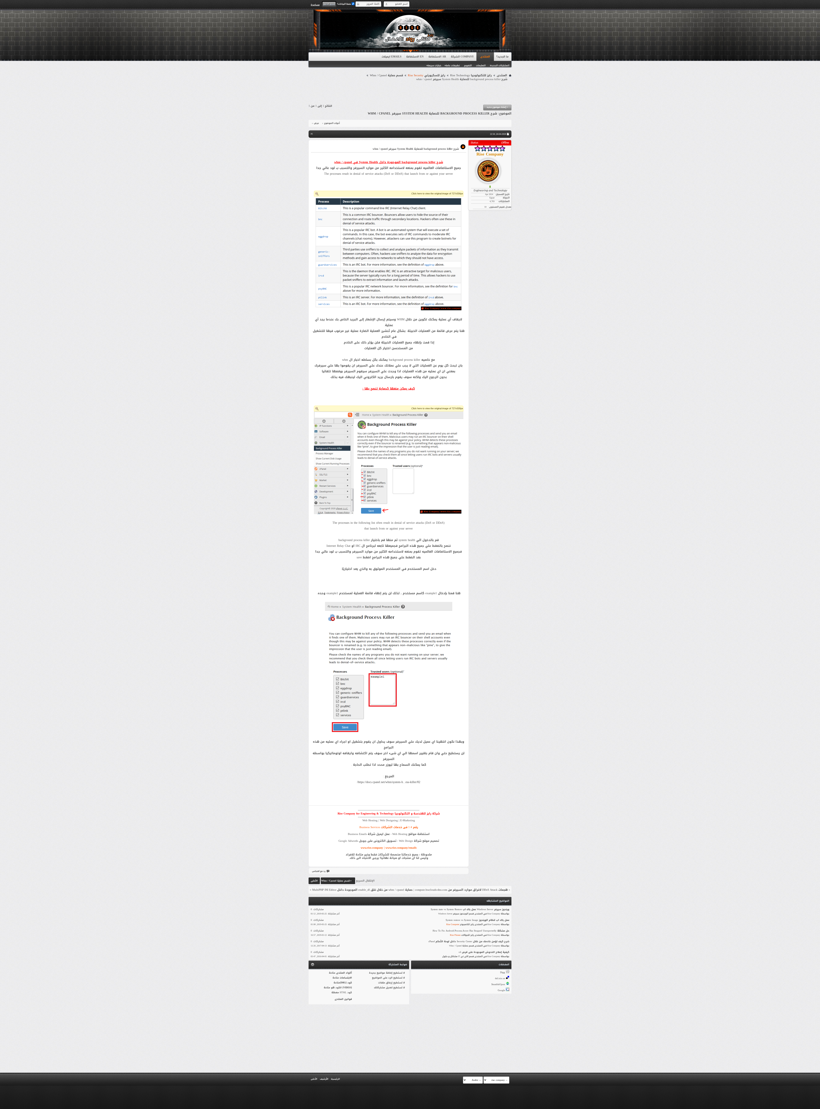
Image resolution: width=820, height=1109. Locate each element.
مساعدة (315, 5)
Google (501, 990)
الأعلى (314, 881)
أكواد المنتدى (344, 973)
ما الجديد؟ (502, 56)
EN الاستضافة (415, 56)
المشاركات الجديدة (499, 65)
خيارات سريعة (434, 65)
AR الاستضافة (437, 56)
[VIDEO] (347, 987)
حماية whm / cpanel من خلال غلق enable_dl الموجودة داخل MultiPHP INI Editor (362, 889)
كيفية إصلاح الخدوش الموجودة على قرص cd (484, 952)
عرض (316, 123)
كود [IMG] (346, 982)
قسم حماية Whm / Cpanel (386, 75)
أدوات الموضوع (332, 123)
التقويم (468, 65)
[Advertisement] (410, 93)
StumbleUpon (498, 984)
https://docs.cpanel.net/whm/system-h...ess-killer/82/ (388, 782)
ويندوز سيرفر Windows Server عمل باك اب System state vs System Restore (470, 909)
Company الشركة (462, 56)
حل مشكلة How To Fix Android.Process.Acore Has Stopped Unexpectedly (471, 931)
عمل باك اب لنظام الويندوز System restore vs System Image (477, 920)
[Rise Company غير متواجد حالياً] (490, 169)
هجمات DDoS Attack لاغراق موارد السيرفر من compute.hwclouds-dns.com (461, 889)
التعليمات (481, 65)
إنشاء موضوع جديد (497, 107)
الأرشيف (324, 1079)
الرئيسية (335, 1079)
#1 (312, 134)
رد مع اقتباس (318, 871)
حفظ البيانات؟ (344, 4)
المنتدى (485, 56)
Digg (502, 972)
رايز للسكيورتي (426, 75)
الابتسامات (346, 978)
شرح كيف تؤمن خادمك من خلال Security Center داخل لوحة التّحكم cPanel (468, 941)
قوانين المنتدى (343, 999)
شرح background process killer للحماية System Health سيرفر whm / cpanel (432, 113)
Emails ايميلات (391, 56)
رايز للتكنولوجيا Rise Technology (471, 75)
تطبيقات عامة (452, 65)
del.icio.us (500, 978)
